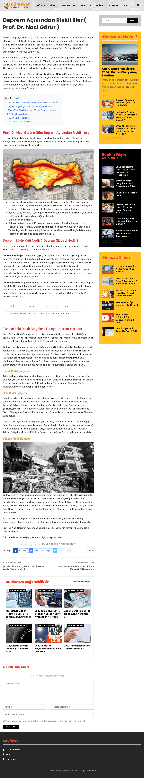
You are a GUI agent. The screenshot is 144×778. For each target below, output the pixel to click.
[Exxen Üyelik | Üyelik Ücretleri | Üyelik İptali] (108, 305)
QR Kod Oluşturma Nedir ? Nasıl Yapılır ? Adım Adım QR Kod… (126, 281)
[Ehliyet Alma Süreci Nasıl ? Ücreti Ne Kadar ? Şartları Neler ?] (108, 207)
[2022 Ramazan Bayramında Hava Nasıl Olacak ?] (48, 633)
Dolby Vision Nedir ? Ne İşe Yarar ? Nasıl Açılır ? (126, 269)
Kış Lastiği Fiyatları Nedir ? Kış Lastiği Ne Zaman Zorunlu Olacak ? (126, 116)
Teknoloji (85, 5)
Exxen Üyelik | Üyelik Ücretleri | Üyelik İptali (127, 304)
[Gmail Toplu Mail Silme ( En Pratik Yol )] (108, 331)
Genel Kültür (67, 5)
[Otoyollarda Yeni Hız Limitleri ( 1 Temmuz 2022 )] (19, 633)
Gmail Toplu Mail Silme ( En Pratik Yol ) (126, 329)
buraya (6, 531)
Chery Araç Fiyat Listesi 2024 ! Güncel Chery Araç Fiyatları (119, 72)
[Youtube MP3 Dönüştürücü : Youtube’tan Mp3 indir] (108, 317)
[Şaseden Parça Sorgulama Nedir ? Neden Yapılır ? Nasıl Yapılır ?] (108, 183)
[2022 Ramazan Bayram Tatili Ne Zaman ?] (77, 633)
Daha (126, 5)
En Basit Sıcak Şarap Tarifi (126, 194)
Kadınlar (113, 5)
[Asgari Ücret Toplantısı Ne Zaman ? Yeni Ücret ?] (77, 598)
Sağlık (99, 5)
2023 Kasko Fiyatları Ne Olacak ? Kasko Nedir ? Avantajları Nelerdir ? (126, 129)
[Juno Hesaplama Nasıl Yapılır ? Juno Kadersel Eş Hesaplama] (108, 170)
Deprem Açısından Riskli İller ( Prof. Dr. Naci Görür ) (125, 103)
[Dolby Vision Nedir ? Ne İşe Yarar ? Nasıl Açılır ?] (108, 269)
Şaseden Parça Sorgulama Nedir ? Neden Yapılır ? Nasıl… (127, 183)
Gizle (16, 98)
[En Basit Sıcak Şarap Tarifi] (108, 196)
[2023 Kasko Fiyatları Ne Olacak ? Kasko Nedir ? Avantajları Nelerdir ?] (48, 598)
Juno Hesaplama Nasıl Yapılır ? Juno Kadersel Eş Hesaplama (125, 170)
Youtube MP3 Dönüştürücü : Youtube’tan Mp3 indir (125, 318)
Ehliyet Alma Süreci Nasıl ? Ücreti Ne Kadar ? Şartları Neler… (125, 208)
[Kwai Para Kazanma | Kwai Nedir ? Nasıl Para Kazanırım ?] (108, 293)
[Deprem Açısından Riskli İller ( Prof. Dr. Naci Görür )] (108, 103)
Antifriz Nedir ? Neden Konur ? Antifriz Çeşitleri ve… (127, 233)
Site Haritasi (11, 759)
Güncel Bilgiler (46, 5)
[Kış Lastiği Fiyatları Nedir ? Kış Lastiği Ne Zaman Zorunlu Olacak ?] (19, 598)
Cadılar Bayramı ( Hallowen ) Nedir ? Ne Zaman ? (127, 221)
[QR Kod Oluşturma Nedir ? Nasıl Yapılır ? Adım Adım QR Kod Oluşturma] (108, 281)
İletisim (9, 754)
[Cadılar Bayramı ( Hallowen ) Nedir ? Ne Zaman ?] (108, 221)
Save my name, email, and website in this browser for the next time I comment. (45, 721)
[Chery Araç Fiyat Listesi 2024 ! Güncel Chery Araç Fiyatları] (120, 54)
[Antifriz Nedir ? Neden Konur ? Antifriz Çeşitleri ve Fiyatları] (108, 233)
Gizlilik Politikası (13, 750)
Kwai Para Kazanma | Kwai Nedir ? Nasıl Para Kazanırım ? (127, 293)
